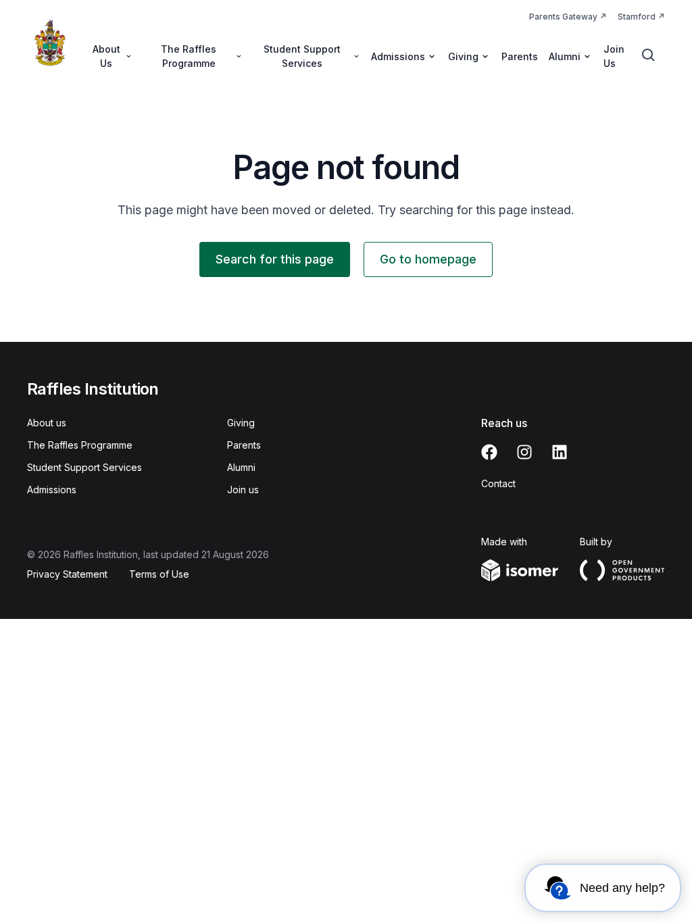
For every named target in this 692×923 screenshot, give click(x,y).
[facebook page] (489, 452)
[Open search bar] (649, 55)
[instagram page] (524, 452)
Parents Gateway (563, 16)
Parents (519, 56)
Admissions (51, 489)
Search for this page (275, 259)
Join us (243, 489)
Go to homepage (428, 259)
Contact (498, 483)
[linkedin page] (559, 452)
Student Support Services (84, 467)
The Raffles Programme (79, 445)
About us (46, 422)
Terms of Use (159, 574)
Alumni (241, 467)
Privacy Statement (67, 574)
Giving (241, 422)
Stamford (637, 16)
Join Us (613, 56)
